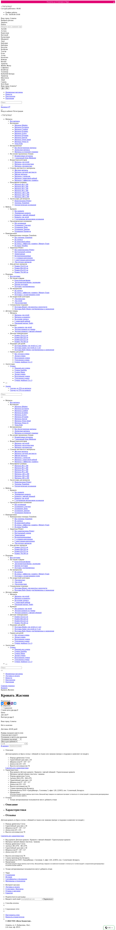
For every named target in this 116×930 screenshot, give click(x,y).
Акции (8, 386)
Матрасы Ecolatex (21, 131)
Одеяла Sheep (19, 372)
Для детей (18, 301)
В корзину (5, 746)
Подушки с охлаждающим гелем (27, 295)
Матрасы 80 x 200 (21, 186)
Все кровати (19, 211)
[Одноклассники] (5, 703)
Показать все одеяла (22, 368)
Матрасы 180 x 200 (21, 197)
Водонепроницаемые (22, 256)
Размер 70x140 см (21, 272)
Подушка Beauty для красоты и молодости (30, 307)
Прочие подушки (21, 284)
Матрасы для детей (21, 162)
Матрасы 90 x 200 (21, 190)
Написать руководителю (14, 917)
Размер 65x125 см (21, 270)
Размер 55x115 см (21, 266)
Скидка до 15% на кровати (20, 390)
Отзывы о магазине (13, 891)
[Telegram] (15, 703)
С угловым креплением (23, 258)
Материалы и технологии (15, 881)
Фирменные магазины (14, 92)
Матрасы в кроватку (22, 317)
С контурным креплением (24, 260)
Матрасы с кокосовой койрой (25, 178)
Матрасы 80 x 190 (21, 184)
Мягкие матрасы (20, 174)
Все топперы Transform (23, 237)
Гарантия (9, 893)
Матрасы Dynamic (21, 135)
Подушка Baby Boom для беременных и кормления (34, 309)
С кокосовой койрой (22, 321)
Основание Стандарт (22, 225)
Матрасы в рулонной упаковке (26, 152)
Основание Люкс (21, 227)
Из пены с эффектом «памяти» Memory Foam (31, 244)
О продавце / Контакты (14, 889)
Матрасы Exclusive (21, 127)
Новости (8, 94)
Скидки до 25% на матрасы (20, 388)
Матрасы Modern (21, 125)
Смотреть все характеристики (17, 768)
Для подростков (20, 303)
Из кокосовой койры (22, 242)
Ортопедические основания (25, 205)
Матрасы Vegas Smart (22, 139)
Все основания (20, 223)
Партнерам (9, 98)
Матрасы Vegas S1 (21, 142)
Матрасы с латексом (22, 176)
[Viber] (11, 703)
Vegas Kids (18, 144)
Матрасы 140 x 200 (21, 193)
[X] (8, 703)
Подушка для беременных (24, 286)
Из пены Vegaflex (21, 246)
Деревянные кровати (22, 213)
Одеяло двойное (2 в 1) (23, 362)
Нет (7, 88)
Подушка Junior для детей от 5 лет (27, 348)
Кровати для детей (21, 217)
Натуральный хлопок (22, 252)
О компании (10, 875)
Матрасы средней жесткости (25, 172)
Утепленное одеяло (21, 360)
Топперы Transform (21, 203)
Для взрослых (19, 299)
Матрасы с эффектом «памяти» (26, 180)
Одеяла (13, 366)
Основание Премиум (22, 231)
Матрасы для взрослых (23, 166)
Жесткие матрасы (21, 170)
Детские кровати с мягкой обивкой (28, 331)
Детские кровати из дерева (24, 329)
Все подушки (15, 276)
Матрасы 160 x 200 (21, 195)
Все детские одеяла (21, 354)
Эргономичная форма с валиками (27, 282)
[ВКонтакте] (2, 703)
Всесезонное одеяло (22, 358)
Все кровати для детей (23, 327)
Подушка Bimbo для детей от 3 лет (27, 346)
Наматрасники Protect (22, 201)
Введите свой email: (13, 899)
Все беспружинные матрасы (25, 148)
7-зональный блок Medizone (25, 158)
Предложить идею (12, 915)
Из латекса (18, 239)
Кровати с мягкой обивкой (24, 215)
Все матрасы (15, 121)
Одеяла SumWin (20, 370)
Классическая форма (22, 280)
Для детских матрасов (22, 262)
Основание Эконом (22, 229)
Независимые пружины (23, 156)
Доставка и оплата (12, 676)
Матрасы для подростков (24, 164)
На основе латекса (21, 319)
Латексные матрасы (22, 150)
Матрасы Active (20, 133)
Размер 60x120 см (21, 268)
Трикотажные (19, 254)
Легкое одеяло (19, 356)
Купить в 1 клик (15, 746)
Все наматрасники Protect (24, 250)
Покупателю (10, 96)
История (8, 877)
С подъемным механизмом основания (29, 219)
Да (3, 88)
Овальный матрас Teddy (23, 323)
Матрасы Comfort (21, 129)
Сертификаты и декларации (16, 879)
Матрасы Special (20, 137)
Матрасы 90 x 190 (21, 188)
